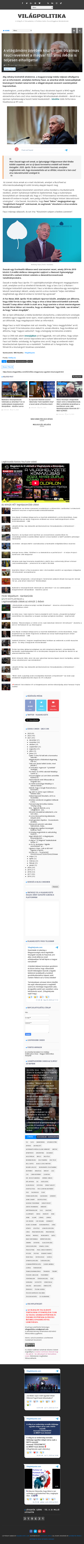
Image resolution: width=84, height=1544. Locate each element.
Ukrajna (29, 1282)
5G (27, 1142)
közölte (56, 99)
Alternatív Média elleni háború (38, 1149)
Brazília (38, 1171)
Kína (53, 1225)
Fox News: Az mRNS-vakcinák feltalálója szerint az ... (43, 773)
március (32, 861)
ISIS (41, 1210)
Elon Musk (30, 1185)
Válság (28, 1286)
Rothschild (40, 1257)
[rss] (48, 3)
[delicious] (61, 3)
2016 (29, 876)
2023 (29, 733)
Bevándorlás (31, 1160)
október (32, 744)
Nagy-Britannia (32, 1239)
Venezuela (48, 1282)
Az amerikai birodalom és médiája (37, 1052)
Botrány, (22, 65)
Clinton (47, 1174)
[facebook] (22, 3)
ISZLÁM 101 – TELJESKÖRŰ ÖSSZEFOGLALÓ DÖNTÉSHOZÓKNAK (43, 853)
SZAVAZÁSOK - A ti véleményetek (53, 1137)
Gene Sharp (30, 1199)
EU (37, 1181)
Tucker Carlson (32, 1275)
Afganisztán (52, 1142)
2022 (29, 736)
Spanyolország (32, 1260)
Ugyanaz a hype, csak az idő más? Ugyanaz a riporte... (41, 849)
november (33, 742)
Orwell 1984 (44, 1246)
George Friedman (32, 1203)
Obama (28, 1243)
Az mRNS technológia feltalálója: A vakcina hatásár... (41, 785)
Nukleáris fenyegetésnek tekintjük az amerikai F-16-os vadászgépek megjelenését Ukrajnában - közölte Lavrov (13, 403)
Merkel (35, 1235)
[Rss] (52, 1530)
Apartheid (30, 1153)
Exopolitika (30, 1189)
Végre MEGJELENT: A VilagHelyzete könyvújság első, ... (41, 837)
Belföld (47, 1156)
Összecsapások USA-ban (35, 1293)
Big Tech (53, 1160)
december (32, 740)
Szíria (28, 1268)
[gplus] (31, 3)
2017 (29, 874)
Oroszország (31, 1246)
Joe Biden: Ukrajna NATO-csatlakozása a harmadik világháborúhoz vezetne (43, 544)
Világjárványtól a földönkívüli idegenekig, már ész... (43, 760)
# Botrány (11, 361)
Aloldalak (42, 1137)
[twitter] (26, 3)
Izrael (41, 1217)
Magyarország (37, 1232)
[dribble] (44, 2)
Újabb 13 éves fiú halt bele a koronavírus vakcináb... (43, 756)
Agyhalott (37, 1146)
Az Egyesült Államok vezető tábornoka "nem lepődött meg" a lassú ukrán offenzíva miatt (41, 402)
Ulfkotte (38, 1282)
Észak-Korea (40, 1289)
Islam (34, 1217)
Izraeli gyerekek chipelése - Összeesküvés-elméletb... (44, 821)
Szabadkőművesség (33, 1264)
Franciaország (32, 1196)
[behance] (52, 3)
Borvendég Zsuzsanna (47, 1167)
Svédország (45, 1260)
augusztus (33, 749)
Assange (50, 1153)
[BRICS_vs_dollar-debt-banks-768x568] (13, 599)
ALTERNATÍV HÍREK (46, 1536)
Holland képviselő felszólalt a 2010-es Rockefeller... (42, 797)
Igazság (48, 1210)
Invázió (46, 1214)
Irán (27, 1217)
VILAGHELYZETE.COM (23, 1536)
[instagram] (56, 3)
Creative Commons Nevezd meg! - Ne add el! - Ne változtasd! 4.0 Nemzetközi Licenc (41, 1354)
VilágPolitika (42, 16)
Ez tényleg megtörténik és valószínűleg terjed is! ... (42, 833)
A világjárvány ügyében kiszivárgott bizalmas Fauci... (41, 829)
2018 (29, 872)
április (31, 859)
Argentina (40, 1153)
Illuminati (30, 1214)
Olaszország (47, 1243)
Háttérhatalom (31, 1210)
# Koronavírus (21, 361)
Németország (45, 1239)
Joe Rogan (40, 1221)
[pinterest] (35, 3)
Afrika (28, 1146)
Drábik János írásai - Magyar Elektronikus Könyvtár (39, 1055)
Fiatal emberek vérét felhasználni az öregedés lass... (41, 781)
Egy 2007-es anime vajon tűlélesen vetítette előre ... (41, 793)
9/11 (32, 1142)
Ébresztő (47, 1286)
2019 (29, 870)
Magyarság (50, 1232)
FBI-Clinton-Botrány (45, 1189)
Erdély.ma (12, 358)
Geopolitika (62, 383)
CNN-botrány (36, 1174)
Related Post (8, 377)
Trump (54, 1271)
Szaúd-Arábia (49, 1264)
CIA (27, 1174)
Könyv (28, 1228)
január (31, 865)
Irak (52, 1214)
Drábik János (47, 1178)
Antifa (54, 1149)
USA (52, 1278)
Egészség (44, 1181)
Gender (53, 1196)
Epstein (40, 1185)
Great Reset (46, 1203)
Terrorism (37, 1268)
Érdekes (29, 1289)
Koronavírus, (29, 65)
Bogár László (31, 1167)
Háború (5, 383)
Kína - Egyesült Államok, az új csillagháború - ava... (39, 809)
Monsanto (45, 1235)
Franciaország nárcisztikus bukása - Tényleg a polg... (41, 805)
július (31, 751)
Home (7, 30)
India (38, 1214)
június (31, 753)
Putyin (36, 1253)
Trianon (47, 1271)
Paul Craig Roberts (44, 1250)
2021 (29, 738)
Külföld (36, 1228)
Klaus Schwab (31, 1225)
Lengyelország (48, 1228)
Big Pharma (43, 1160)
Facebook (35, 1192)
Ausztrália (30, 1156)
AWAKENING (41, 1142)
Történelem (30, 1278)
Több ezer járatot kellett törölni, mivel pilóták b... (42, 764)
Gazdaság (43, 1196)
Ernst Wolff (50, 1185)
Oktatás (37, 1243)
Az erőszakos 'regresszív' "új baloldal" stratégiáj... (42, 768)
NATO (53, 1235)
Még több (78, 377)
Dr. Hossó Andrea (33, 1178)
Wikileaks (37, 1286)
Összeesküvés (31, 1296)
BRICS (39, 1156)
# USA (30, 361)
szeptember (33, 747)
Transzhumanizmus (33, 1271)
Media (28, 1235)
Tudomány (44, 1275)
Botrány (29, 1171)
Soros (49, 1257)
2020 (29, 867)
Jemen (48, 1217)
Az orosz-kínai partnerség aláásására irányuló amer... (42, 817)
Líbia (28, 1232)
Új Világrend (44, 1296)
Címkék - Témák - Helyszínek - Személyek (30, 1137)
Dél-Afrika (30, 1181)
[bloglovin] (39, 3)
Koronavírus (44, 1225)
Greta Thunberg (32, 1207)
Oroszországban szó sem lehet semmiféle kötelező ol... (44, 777)
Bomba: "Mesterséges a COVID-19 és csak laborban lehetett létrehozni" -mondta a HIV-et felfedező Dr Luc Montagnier (42, 1088)
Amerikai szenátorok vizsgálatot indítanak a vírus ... (43, 801)
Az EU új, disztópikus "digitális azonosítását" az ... (39, 845)
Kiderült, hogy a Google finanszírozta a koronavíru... (42, 789)
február (31, 863)
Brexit (46, 1171)
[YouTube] (48, 1530)
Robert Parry (46, 1253)
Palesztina (30, 1250)
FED (27, 1192)
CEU (52, 1171)
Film (43, 1192)
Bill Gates (30, 1164)
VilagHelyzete (30, 353)
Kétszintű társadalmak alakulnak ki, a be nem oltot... (43, 813)
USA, (35, 65)
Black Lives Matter (43, 1164)
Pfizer (28, 1253)
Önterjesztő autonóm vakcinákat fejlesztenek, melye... (40, 825)
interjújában (30, 335)
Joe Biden (29, 1221)
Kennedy (49, 1221)
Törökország (43, 1278)
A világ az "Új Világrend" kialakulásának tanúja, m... (42, 841)
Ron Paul (29, 1257)
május (31, 856)
